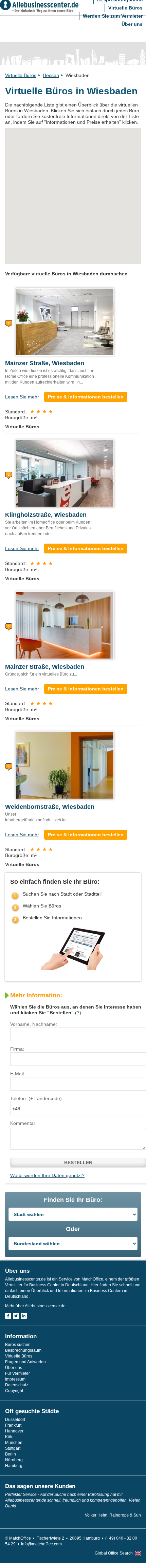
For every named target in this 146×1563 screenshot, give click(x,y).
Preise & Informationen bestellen (86, 396)
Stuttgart (12, 1448)
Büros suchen (18, 1344)
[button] (72, 179)
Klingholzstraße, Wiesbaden (46, 514)
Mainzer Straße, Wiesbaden (44, 363)
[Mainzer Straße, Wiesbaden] (65, 321)
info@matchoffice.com (41, 1544)
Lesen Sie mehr (22, 396)
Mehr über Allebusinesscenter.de (35, 1306)
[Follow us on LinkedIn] (24, 1316)
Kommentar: (23, 1123)
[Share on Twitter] (16, 1316)
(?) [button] (78, 1012)
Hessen (51, 75)
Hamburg (13, 1465)
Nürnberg (14, 1460)
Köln (9, 1436)
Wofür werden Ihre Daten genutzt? (47, 1175)
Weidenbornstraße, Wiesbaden (49, 806)
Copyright (14, 1390)
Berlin (10, 1454)
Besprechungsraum (23, 1350)
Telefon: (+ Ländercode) (36, 1098)
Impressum (15, 1379)
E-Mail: (17, 1073)
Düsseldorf (15, 1419)
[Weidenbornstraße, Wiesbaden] (65, 765)
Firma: (17, 1049)
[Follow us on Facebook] (8, 1316)
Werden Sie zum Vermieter (113, 16)
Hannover (14, 1431)
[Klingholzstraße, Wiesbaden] (65, 473)
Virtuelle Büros (125, 8)
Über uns (132, 24)
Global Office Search (114, 1553)
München (13, 1442)
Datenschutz (16, 1385)
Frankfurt (13, 1425)
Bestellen (78, 1162)
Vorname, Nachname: (33, 1024)
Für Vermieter (17, 1373)
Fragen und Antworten (25, 1362)
